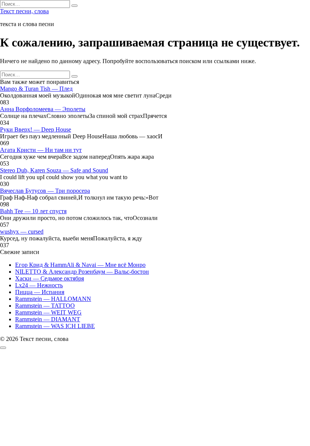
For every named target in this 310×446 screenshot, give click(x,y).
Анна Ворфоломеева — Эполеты (42, 109)
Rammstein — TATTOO (45, 305)
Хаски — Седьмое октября (49, 278)
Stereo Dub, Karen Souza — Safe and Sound (54, 170)
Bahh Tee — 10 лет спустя (33, 211)
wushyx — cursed (21, 231)
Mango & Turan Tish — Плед (36, 88)
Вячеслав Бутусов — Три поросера (45, 190)
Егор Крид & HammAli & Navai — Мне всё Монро (80, 265)
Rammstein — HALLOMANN (53, 299)
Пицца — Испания (39, 292)
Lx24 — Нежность (39, 285)
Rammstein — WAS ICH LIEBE (55, 326)
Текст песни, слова (24, 11)
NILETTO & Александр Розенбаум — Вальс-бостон (82, 271)
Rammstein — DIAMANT (47, 319)
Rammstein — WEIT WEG (48, 312)
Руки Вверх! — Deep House (35, 129)
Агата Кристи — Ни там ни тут (41, 150)
